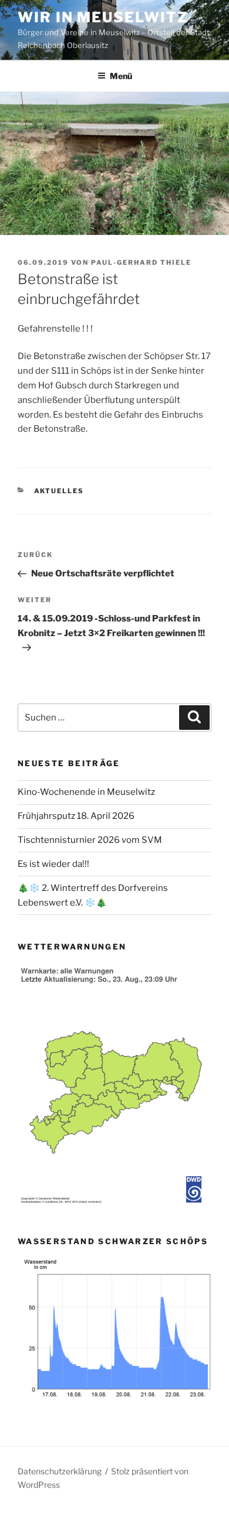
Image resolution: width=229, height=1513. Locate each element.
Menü (121, 76)
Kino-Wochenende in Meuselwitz (86, 792)
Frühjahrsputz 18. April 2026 (76, 816)
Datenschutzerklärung (60, 1471)
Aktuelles (59, 491)
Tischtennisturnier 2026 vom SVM (90, 840)
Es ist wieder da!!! (53, 864)
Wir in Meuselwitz (103, 17)
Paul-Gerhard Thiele (141, 262)
